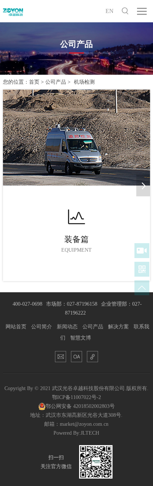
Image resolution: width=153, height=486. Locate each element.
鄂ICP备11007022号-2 (76, 397)
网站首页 (16, 326)
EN (109, 11)
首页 (34, 82)
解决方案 (118, 326)
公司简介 (41, 326)
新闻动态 (67, 326)
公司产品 (55, 82)
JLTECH (90, 433)
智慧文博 (80, 338)
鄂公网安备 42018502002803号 (80, 406)
